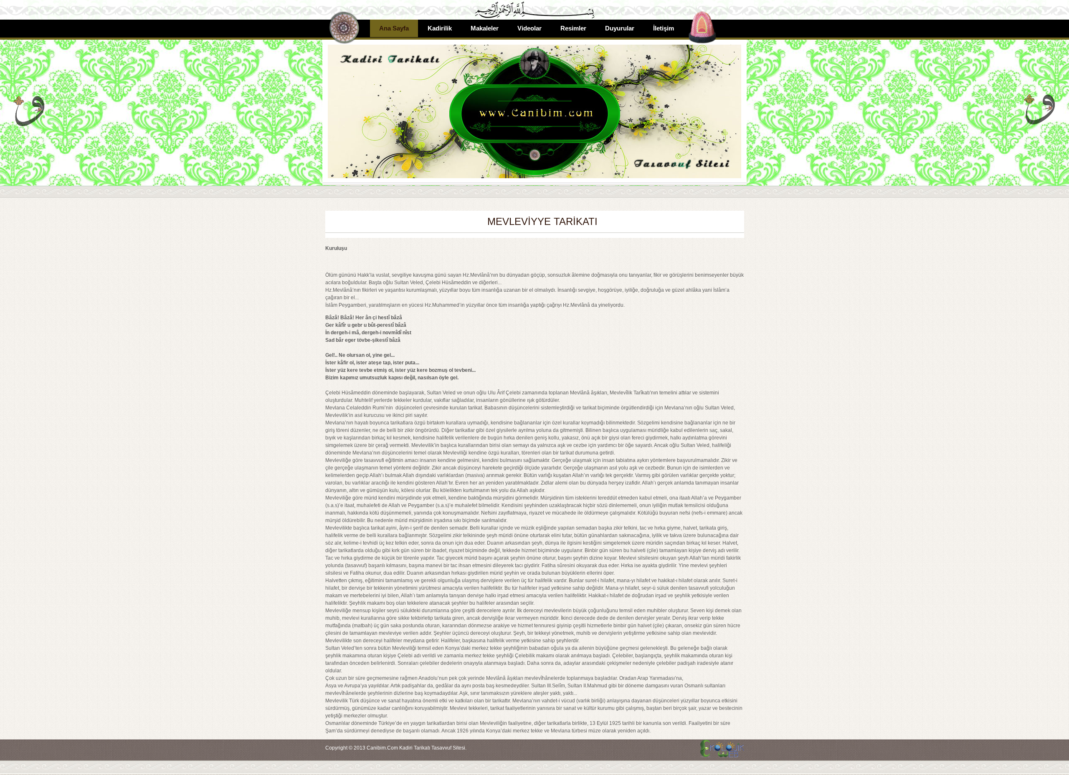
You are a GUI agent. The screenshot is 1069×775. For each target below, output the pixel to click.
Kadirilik (440, 28)
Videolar (529, 28)
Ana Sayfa (394, 28)
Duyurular (619, 28)
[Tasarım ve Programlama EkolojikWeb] (721, 753)
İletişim (663, 28)
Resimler (573, 28)
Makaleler (485, 28)
